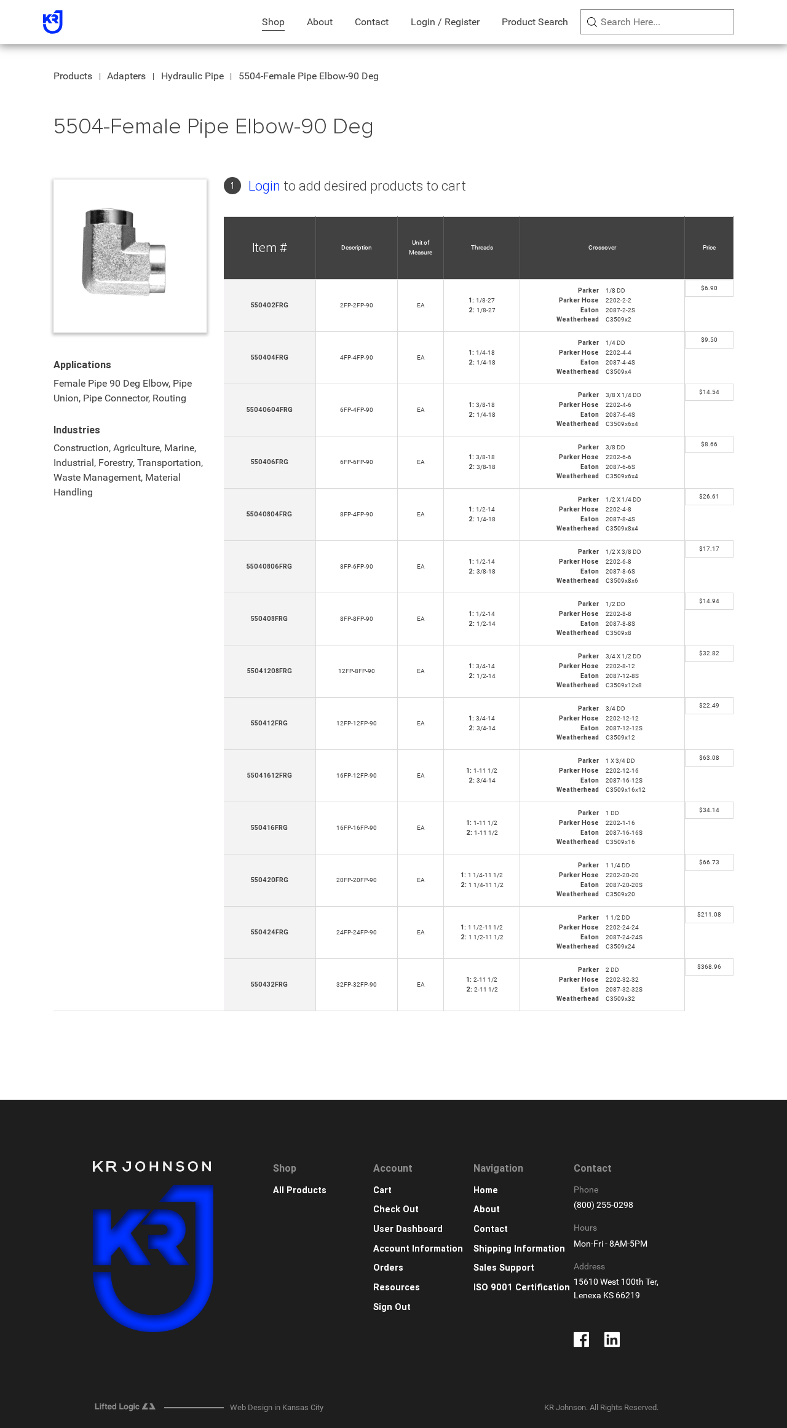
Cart (382, 1190)
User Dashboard (408, 1229)
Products (72, 76)
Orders (388, 1268)
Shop (273, 22)
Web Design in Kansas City (276, 1407)
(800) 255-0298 (603, 1205)
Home (485, 1190)
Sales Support (503, 1268)
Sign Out (392, 1307)
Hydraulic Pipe (192, 76)
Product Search (535, 22)
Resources (396, 1287)
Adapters (126, 76)
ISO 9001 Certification (521, 1287)
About (320, 22)
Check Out (396, 1209)
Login (264, 186)
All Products (299, 1190)
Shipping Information (519, 1249)
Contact (372, 22)
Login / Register (445, 22)
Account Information (418, 1249)
